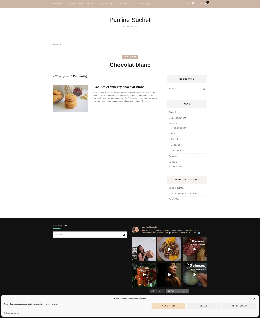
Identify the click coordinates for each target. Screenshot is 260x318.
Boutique (144, 4)
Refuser (203, 306)
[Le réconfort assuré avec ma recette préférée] (144, 275)
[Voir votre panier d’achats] (205, 4)
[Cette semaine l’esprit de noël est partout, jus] (169, 249)
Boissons (175, 145)
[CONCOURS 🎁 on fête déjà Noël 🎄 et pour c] (144, 249)
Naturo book (177, 166)
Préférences (239, 306)
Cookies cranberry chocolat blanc (118, 87)
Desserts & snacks (180, 150)
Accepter (168, 306)
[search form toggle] (201, 3)
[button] (254, 298)
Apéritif (174, 139)
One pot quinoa (176, 188)
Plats (173, 133)
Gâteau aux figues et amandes (183, 193)
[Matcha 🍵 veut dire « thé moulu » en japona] (195, 275)
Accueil (57, 4)
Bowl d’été (174, 199)
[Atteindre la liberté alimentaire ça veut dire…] (195, 249)
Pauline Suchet (130, 19)
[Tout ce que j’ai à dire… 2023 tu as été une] (169, 275)
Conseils (125, 4)
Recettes (107, 4)
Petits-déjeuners (179, 128)
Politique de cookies (11, 313)
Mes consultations (82, 4)
